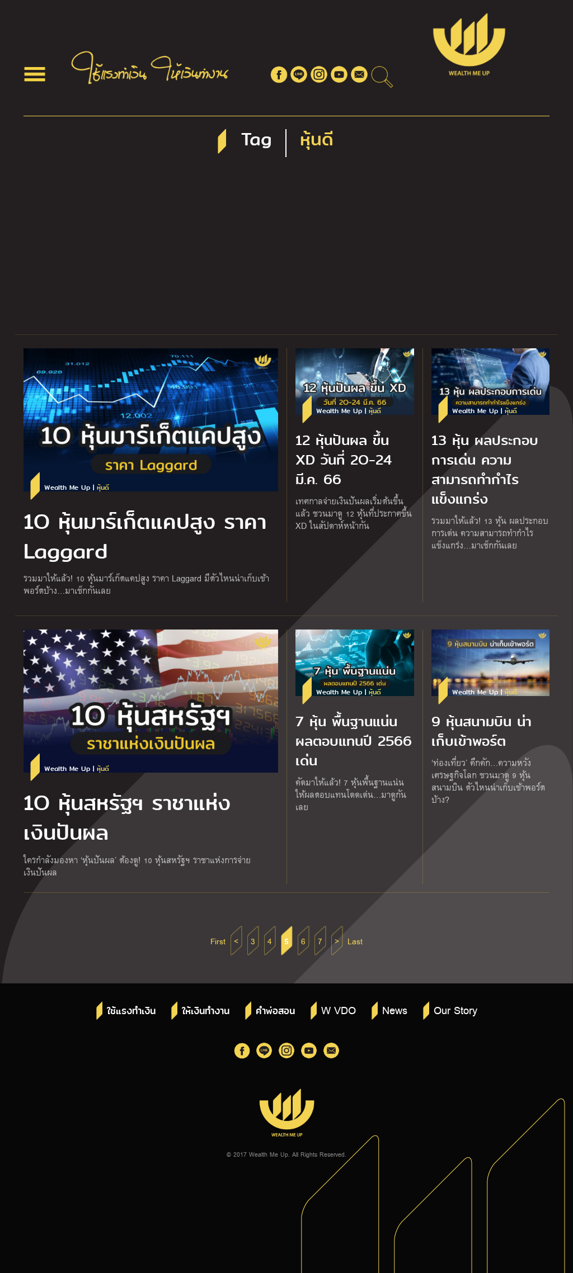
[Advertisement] (286, 250)
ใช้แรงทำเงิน (131, 1011)
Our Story (455, 1010)
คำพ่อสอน (275, 1011)
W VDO (338, 1010)
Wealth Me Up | (76, 488)
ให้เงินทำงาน (205, 1011)
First (218, 941)
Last (355, 941)
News (394, 1010)
